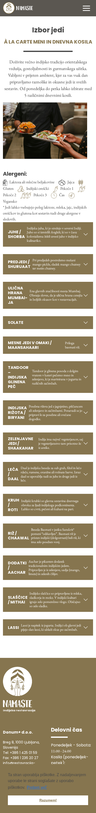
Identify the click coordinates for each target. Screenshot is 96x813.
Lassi (44, 627)
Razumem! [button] (48, 800)
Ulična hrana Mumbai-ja (45, 295)
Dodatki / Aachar (44, 567)
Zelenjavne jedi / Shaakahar (45, 443)
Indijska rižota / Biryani (45, 412)
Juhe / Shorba (44, 234)
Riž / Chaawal (44, 535)
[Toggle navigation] (86, 8)
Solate (15, 322)
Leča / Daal (44, 474)
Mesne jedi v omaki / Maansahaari (44, 345)
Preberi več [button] (37, 787)
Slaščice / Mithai (45, 599)
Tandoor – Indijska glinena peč (44, 377)
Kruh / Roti (43, 504)
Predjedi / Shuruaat (44, 264)
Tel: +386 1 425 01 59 (20, 752)
